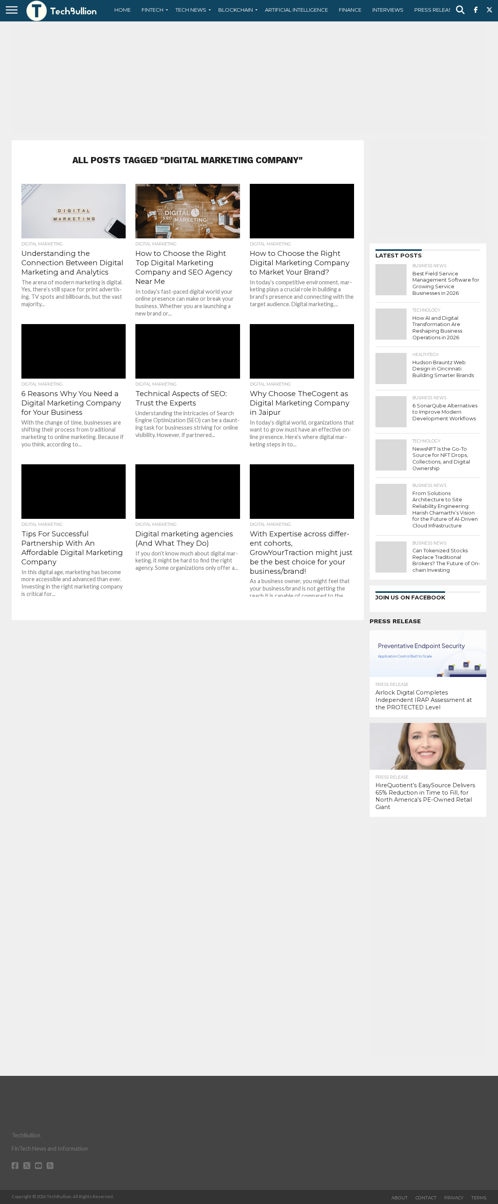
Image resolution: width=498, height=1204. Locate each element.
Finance (350, 10)
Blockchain (235, 10)
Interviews (387, 10)
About (399, 1197)
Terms (478, 1197)
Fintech (152, 10)
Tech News (190, 10)
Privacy (453, 1197)
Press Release (434, 10)
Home (122, 10)
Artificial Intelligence (296, 10)
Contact (426, 1197)
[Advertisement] (249, 79)
